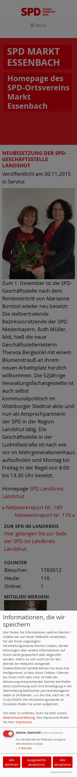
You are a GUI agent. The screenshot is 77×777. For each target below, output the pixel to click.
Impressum (24, 722)
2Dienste (24, 748)
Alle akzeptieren (62, 762)
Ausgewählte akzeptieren (36, 762)
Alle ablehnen (11, 762)
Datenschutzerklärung (19, 717)
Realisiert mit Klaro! (61, 772)
